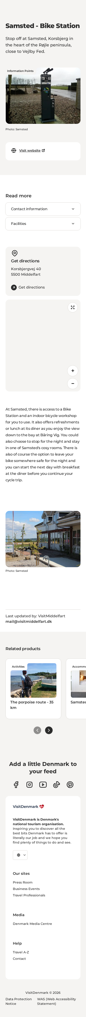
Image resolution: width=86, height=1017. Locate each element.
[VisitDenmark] (28, 806)
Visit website (30, 150)
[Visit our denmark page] (16, 785)
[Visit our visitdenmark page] (43, 785)
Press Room (23, 882)
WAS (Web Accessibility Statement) (56, 1001)
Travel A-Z (21, 952)
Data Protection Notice (19, 1001)
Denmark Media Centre (32, 924)
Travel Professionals (29, 895)
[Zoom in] (72, 370)
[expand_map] (73, 307)
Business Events (26, 889)
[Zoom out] (72, 383)
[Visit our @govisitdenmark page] (57, 785)
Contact (19, 959)
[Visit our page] (29, 785)
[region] (43, 345)
